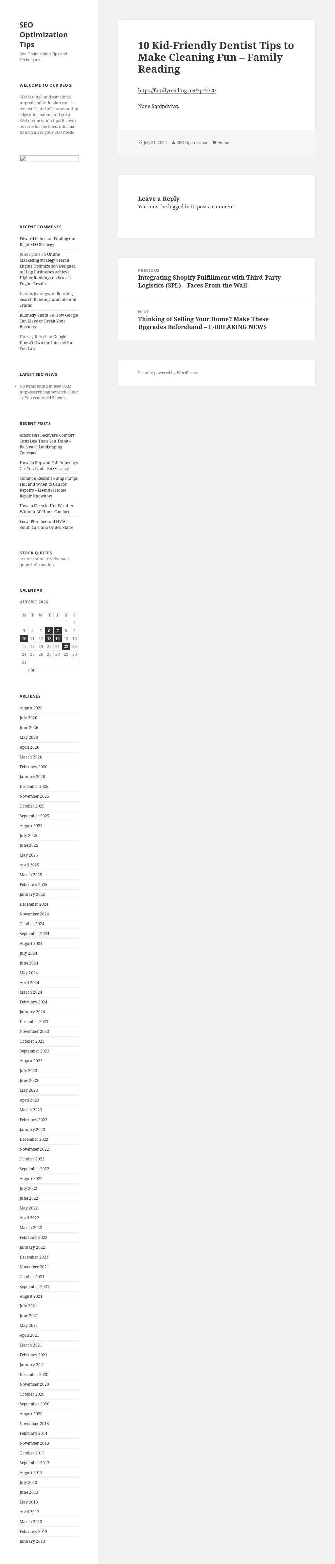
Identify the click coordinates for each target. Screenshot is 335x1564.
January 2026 (32, 776)
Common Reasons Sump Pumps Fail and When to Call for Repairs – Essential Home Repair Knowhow (49, 487)
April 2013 (29, 1512)
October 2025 (32, 806)
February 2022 (33, 1237)
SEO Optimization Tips (44, 34)
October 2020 (32, 1394)
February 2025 (33, 884)
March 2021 (31, 1345)
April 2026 (29, 747)
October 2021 (32, 1276)
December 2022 (34, 1139)
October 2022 (32, 1159)
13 (49, 638)
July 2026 (28, 718)
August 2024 (31, 943)
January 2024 (32, 1012)
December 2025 (34, 786)
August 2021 (31, 1296)
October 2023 (32, 1041)
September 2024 (34, 933)
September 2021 (34, 1286)
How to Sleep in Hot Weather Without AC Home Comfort (47, 508)
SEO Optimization (192, 142)
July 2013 (28, 1482)
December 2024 (34, 904)
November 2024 (34, 914)
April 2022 (29, 1218)
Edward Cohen (33, 238)
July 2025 (28, 835)
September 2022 (34, 1169)
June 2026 (29, 727)
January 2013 (32, 1541)
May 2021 (29, 1325)
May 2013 (29, 1502)
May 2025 (29, 855)
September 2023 (34, 1051)
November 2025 (34, 796)
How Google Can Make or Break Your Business (49, 321)
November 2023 (34, 1031)
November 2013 (34, 1443)
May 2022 (29, 1208)
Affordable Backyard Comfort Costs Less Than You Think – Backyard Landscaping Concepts (47, 444)
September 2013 (34, 1463)
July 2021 (28, 1306)
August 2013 (31, 1472)
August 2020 (31, 1413)
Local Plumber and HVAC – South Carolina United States (46, 524)
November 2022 (34, 1149)
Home (223, 142)
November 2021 (34, 1267)
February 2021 (33, 1355)
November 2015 (34, 1423)
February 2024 (33, 1002)
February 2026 (33, 767)
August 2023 (31, 1061)
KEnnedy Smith (34, 315)
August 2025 (31, 825)
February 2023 (33, 1119)
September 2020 (34, 1404)
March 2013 (31, 1521)
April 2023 (29, 1100)
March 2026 (31, 757)
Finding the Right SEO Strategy (47, 241)
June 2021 (29, 1315)
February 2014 (33, 1433)
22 (66, 646)
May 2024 (29, 973)
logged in (179, 206)
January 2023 (32, 1129)
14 (57, 638)
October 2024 (32, 924)
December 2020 (34, 1374)
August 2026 (31, 708)
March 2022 (31, 1227)
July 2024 (28, 953)
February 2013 (33, 1531)
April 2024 (29, 982)
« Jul (31, 670)
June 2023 (29, 1080)
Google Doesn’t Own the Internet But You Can (47, 342)
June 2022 (29, 1198)
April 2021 (29, 1335)
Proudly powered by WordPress (167, 372)
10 (24, 638)
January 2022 (32, 1247)
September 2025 (34, 816)
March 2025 (31, 875)
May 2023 (29, 1090)
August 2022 (31, 1178)
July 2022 (28, 1188)
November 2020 (34, 1384)
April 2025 (29, 865)
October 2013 (32, 1453)
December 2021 (34, 1257)
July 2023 (28, 1070)
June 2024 (29, 963)
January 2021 (32, 1364)
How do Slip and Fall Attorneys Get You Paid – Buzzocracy (49, 465)
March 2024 (31, 992)
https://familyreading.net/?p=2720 (177, 90)
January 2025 (32, 894)
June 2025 (29, 845)
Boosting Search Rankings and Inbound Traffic (48, 299)
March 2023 (31, 1110)
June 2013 (29, 1492)
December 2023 (34, 1021)
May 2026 (29, 737)
